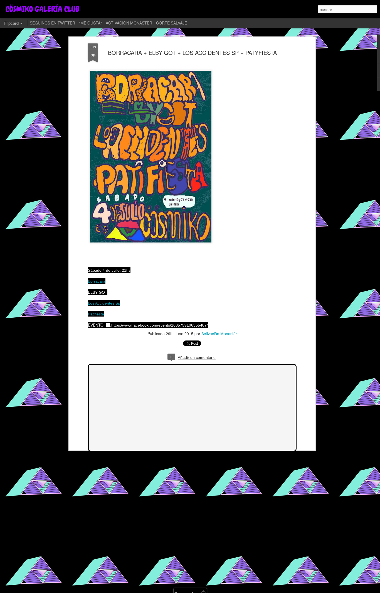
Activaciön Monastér (219, 333)
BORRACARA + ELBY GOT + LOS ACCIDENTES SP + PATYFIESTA (192, 52)
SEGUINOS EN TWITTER (52, 23)
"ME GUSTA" (90, 23)
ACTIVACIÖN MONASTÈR (129, 23)
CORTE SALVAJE (171, 23)
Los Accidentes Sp (104, 303)
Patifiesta (96, 314)
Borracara (96, 281)
